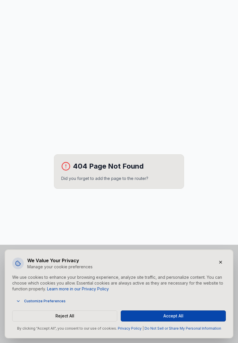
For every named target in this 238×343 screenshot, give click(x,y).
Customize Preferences (45, 301)
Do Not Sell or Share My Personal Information (183, 328)
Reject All (64, 315)
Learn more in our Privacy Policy (78, 288)
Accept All (173, 315)
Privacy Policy (130, 328)
